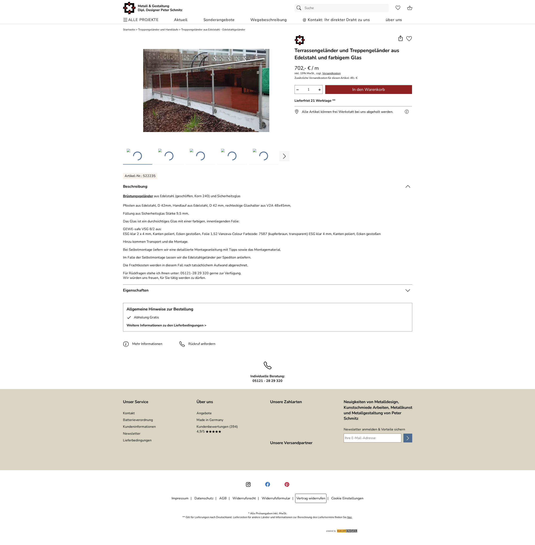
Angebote (204, 413)
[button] (400, 38)
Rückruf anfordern (201, 344)
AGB (223, 498)
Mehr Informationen (147, 344)
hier (349, 517)
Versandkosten (331, 73)
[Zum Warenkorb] (409, 8)
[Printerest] (287, 484)
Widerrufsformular (276, 498)
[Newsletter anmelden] (407, 438)
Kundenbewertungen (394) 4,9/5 (217, 429)
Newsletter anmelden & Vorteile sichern (374, 429)
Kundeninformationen (139, 426)
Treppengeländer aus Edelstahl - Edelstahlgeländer (213, 30)
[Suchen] (300, 8)
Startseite (129, 30)
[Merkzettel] (397, 8)
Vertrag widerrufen (310, 498)
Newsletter (131, 433)
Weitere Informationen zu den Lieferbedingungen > (166, 325)
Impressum (180, 498)
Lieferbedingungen (137, 440)
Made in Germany (210, 420)
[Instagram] (248, 484)
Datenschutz (203, 498)
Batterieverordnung (138, 420)
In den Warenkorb (368, 89)
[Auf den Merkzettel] (409, 38)
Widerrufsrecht (244, 498)
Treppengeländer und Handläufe (158, 30)
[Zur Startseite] (152, 8)
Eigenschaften (136, 290)
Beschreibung (135, 186)
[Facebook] (267, 484)
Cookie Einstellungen (347, 498)
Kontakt (129, 413)
